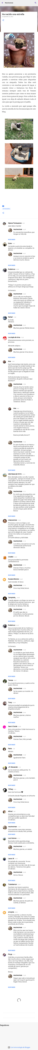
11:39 (19, 826)
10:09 (17, 269)
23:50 (19, 726)
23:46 (24, 712)
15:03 (15, 557)
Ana (9, 361)
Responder (11, 239)
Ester (10, 243)
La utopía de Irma (14, 337)
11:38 (24, 755)
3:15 (19, 767)
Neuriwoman (9, 3)
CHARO (10, 557)
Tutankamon (12, 884)
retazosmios (12, 520)
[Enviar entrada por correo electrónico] (3, 206)
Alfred (10, 811)
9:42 (14, 243)
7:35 (14, 811)
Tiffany (10, 789)
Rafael (10, 317)
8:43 (18, 408)
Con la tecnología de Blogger (20, 1047)
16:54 (24, 325)
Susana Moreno (13, 579)
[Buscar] (35, 3)
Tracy (10, 702)
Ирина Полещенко (15, 223)
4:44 (15, 789)
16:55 (24, 349)
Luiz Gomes (12, 838)
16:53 (24, 294)
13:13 (23, 474)
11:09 (24, 975)
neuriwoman (17, 229)
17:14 (24, 585)
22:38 (14, 702)
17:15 (24, 609)
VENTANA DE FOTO (15, 474)
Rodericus (11, 269)
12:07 (24, 898)
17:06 (24, 384)
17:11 (24, 491)
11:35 (22, 337)
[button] (3, 20)
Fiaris (10, 748)
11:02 (14, 317)
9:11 (14, 954)
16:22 (17, 625)
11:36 (24, 442)
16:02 (21, 579)
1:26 (14, 748)
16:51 (15, 680)
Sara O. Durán (12, 726)
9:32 (23, 223)
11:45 (12, 361)
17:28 (24, 650)
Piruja (10, 954)
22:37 (24, 846)
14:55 (19, 520)
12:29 (24, 927)
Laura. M (11, 858)
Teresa (10, 680)
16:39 (24, 229)
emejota (11, 912)
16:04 (18, 597)
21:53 (16, 858)
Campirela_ (12, 597)
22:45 (19, 884)
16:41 (24, 253)
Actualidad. (6, 208)
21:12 (18, 838)
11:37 (24, 736)
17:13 (24, 541)
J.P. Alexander (13, 767)
